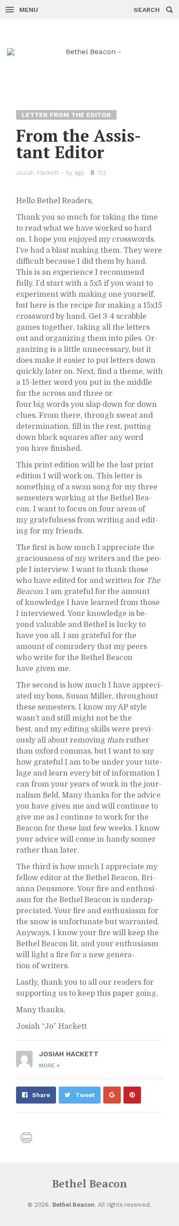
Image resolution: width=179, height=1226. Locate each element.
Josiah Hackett (37, 172)
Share (41, 1095)
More (49, 1065)
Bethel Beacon (89, 1183)
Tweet (85, 1095)
